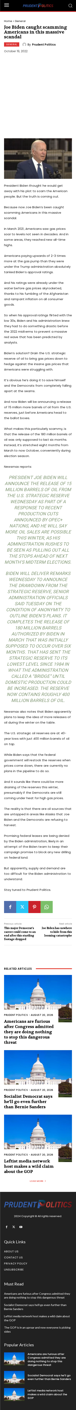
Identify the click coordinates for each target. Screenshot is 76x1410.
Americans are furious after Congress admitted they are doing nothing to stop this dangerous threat (29, 1032)
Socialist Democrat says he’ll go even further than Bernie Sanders (28, 1101)
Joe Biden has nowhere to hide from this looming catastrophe (57, 931)
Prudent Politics (44, 44)
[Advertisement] (38, 96)
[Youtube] (20, 1227)
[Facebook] (10, 907)
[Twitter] (22, 907)
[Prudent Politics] (25, 45)
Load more (36, 1181)
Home (8, 21)
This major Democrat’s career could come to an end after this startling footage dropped (20, 933)
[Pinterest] (34, 907)
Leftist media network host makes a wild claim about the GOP (29, 1166)
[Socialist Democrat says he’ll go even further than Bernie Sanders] (38, 1074)
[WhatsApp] (47, 907)
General (20, 21)
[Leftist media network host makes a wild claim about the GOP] (38, 1138)
